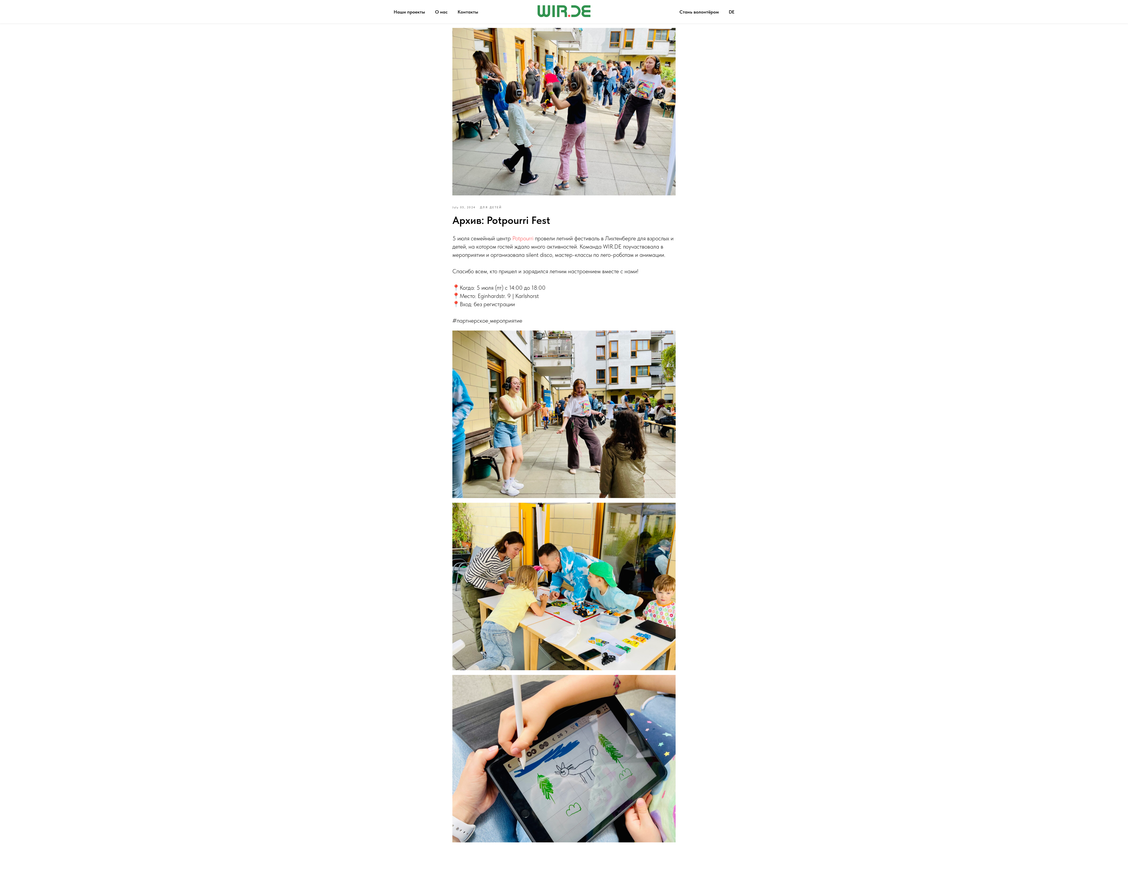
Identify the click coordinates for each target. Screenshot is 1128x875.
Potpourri (523, 238)
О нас (441, 12)
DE (731, 12)
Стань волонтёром (699, 12)
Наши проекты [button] (409, 12)
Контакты (468, 12)
